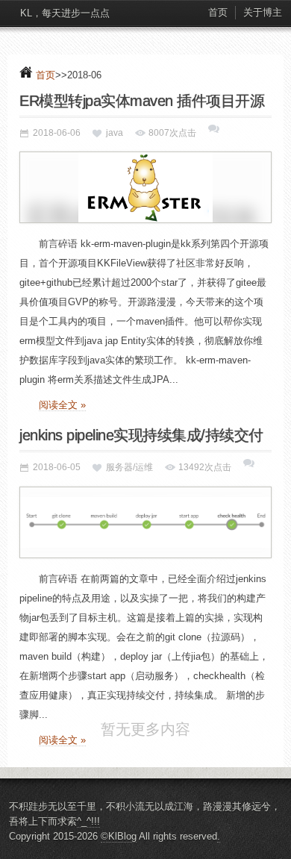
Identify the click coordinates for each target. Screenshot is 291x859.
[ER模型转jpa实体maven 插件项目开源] (145, 187)
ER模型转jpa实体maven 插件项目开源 (141, 101)
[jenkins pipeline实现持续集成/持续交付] (145, 522)
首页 (218, 12)
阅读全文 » (62, 404)
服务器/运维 (129, 467)
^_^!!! (88, 843)
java (114, 133)
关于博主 (262, 12)
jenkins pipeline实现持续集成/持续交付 (141, 435)
